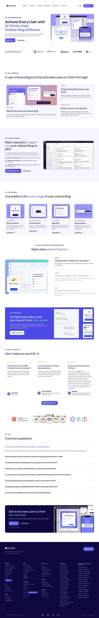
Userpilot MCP (8, 600)
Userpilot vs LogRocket (83, 595)
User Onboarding (64, 582)
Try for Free (20, 40)
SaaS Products (63, 594)
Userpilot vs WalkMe (83, 579)
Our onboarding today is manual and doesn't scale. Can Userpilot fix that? (30, 481)
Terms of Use (83, 615)
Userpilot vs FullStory (83, 591)
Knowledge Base (46, 584)
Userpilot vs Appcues (83, 569)
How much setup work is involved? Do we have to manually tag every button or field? (34, 457)
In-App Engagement (10, 568)
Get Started (89, 549)
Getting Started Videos (47, 586)
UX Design (25, 572)
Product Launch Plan (65, 598)
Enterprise (47, 6)
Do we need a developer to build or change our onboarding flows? (27, 447)
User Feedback (9, 570)
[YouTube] (58, 615)
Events (25, 590)
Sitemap (44, 576)
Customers (26, 588)
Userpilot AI (8, 586)
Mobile (6, 578)
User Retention (63, 576)
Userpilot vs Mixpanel (83, 585)
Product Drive (45, 572)
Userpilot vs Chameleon (84, 571)
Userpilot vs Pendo (82, 567)
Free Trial (63, 6)
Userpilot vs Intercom (83, 597)
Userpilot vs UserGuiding (84, 573)
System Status (45, 594)
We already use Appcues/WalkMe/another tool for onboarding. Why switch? (31, 487)
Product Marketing (28, 568)
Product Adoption (64, 588)
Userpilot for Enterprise (29, 584)
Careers (25, 592)
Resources (55, 6)
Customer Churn (64, 574)
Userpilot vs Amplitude (83, 583)
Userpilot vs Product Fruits (84, 577)
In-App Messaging (64, 596)
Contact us (26, 594)
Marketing (25, 578)
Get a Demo (88, 6)
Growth (25, 574)
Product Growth (27, 565)
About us (25, 596)
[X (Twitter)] (48, 615)
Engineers (25, 576)
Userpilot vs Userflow (83, 575)
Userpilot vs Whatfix (83, 581)
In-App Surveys (63, 565)
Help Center (44, 592)
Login (80, 5)
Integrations (8, 598)
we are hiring (32, 592)
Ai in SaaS (62, 606)
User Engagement (64, 592)
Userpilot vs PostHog (83, 589)
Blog (43, 565)
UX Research (63, 590)
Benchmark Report (46, 574)
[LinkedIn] (53, 615)
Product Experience (65, 604)
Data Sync (7, 596)
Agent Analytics (9, 590)
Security (25, 586)
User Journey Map (64, 584)
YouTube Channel (46, 570)
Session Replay (8, 572)
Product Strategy (64, 572)
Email (6, 576)
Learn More (10, 232)
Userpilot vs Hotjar (82, 593)
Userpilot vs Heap (82, 587)
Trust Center (45, 596)
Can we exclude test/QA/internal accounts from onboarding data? (28, 493)
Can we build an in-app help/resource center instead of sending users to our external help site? (38, 475)
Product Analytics (9, 565)
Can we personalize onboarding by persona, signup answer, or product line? (31, 463)
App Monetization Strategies (67, 602)
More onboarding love (49, 403)
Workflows (7, 574)
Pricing (40, 6)
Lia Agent (7, 588)
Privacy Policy (91, 615)
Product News (45, 582)
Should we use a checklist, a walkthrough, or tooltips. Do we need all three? (30, 469)
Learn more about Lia (13, 171)
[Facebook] (43, 615)
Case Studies (45, 568)
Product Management (28, 570)
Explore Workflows (17, 333)
